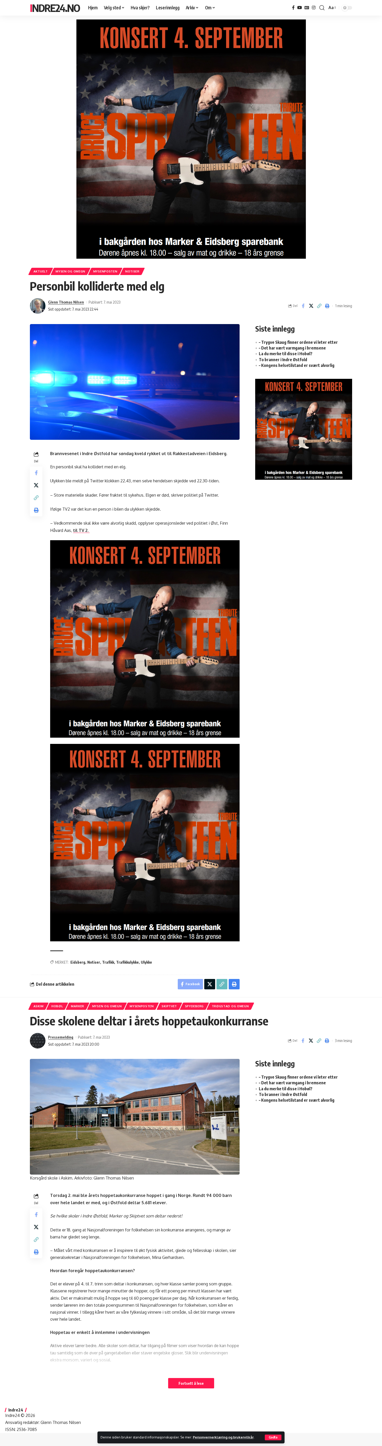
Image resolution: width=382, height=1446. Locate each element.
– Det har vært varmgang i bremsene (292, 348)
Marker (77, 1006)
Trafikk (108, 962)
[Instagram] (314, 7)
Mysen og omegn (70, 271)
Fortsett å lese (191, 1383)
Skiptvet (169, 1006)
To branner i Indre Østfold (283, 359)
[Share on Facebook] (303, 306)
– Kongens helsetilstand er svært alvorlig (296, 365)
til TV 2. (81, 530)
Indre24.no (55, 8)
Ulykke (146, 962)
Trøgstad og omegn (230, 1006)
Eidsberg (77, 962)
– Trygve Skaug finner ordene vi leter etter (298, 342)
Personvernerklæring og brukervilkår (223, 1437)
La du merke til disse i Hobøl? (285, 353)
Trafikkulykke (127, 962)
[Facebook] (293, 7)
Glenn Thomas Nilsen (66, 302)
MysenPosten (105, 271)
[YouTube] (299, 7)
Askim (39, 1006)
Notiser (132, 271)
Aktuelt (41, 271)
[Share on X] (311, 306)
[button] (273, 1437)
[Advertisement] (303, 526)
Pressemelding (60, 1037)
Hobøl (57, 1006)
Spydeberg (194, 1006)
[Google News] (307, 7)
